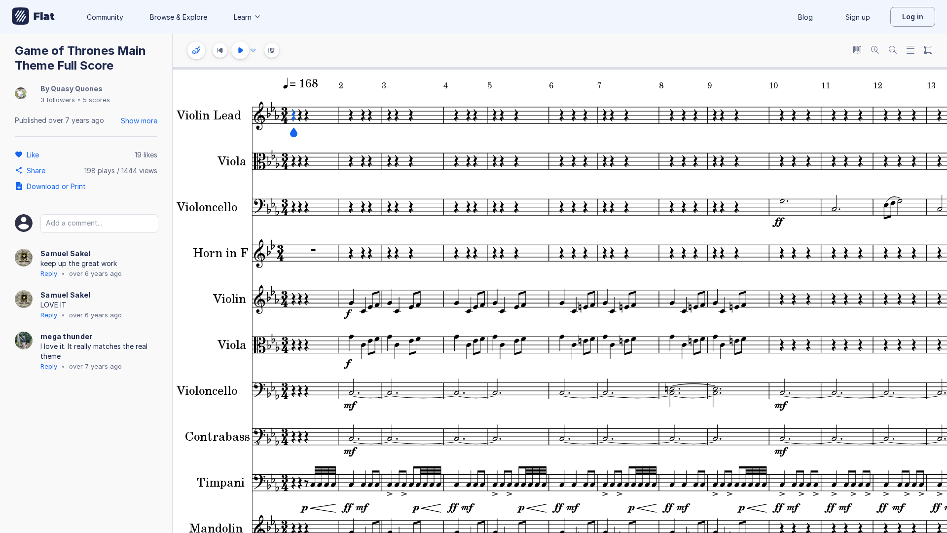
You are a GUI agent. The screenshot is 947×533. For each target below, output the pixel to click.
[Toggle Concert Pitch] (857, 50)
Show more (139, 120)
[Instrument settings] (196, 50)
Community (105, 17)
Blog (805, 17)
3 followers (57, 100)
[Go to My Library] (33, 16)
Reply (48, 273)
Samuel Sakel (65, 253)
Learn (243, 17)
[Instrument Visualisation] (271, 50)
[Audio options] (253, 50)
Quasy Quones (77, 88)
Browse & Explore (178, 17)
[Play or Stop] (240, 50)
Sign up (857, 17)
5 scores (96, 100)
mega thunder (66, 336)
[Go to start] (220, 50)
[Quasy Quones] (21, 94)
